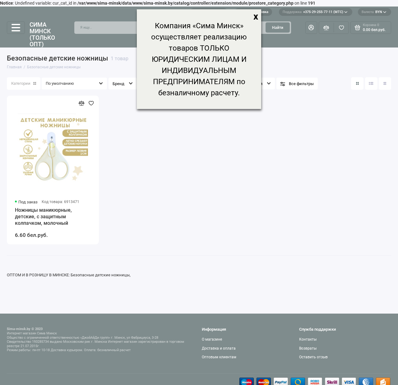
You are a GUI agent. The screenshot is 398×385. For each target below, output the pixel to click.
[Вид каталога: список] (371, 83)
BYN (372, 12)
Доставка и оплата (219, 348)
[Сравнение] (326, 27)
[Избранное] (341, 27)
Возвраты (308, 348)
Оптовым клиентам (219, 357)
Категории (20, 83)
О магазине (212, 339)
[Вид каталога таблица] (385, 83)
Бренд (118, 83)
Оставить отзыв (313, 357)
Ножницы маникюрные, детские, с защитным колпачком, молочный (43, 216)
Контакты (308, 339)
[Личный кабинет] (311, 27)
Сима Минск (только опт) (42, 34)
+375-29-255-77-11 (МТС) (313, 12)
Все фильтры (301, 83)
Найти (277, 27)
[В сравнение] (81, 103)
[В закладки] (91, 103)
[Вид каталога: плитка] (357, 83)
